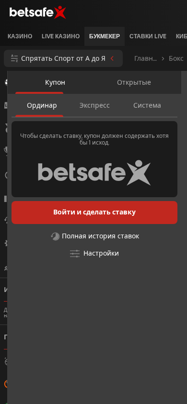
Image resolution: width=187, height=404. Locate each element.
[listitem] (20, 36)
